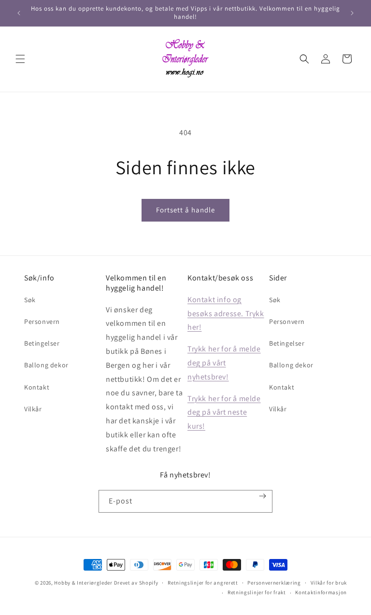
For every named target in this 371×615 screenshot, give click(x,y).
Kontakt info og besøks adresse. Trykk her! (225, 313)
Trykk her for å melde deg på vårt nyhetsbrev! (224, 363)
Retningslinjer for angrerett (203, 582)
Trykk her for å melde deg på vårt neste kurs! (224, 412)
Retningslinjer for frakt (257, 592)
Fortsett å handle (185, 209)
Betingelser (42, 343)
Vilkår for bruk (329, 582)
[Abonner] (263, 496)
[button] (20, 59)
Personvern (42, 321)
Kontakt (36, 387)
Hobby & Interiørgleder (83, 582)
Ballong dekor (46, 365)
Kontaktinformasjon (321, 592)
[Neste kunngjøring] (352, 13)
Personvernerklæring (273, 582)
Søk (30, 299)
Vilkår (33, 409)
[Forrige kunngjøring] (18, 13)
